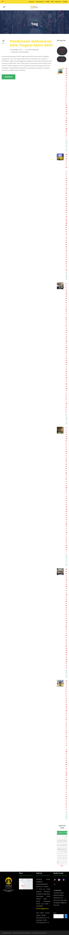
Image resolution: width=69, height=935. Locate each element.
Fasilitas (65, 2)
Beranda (31, 2)
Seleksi (62, 51)
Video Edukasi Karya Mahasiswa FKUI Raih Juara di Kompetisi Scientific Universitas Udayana (66, 745)
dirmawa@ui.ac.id (42, 909)
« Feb (61, 866)
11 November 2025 (16, 50)
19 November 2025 (66, 560)
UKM (52, 2)
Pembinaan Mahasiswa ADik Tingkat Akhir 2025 (31, 43)
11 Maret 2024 (66, 276)
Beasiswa (58, 2)
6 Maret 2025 (66, 816)
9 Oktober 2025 (66, 420)
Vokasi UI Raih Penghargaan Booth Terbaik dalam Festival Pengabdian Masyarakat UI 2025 (66, 348)
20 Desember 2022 (66, 146)
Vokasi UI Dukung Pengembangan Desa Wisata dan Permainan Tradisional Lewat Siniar (66, 490)
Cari (54, 913)
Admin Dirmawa (33, 50)
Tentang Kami (40, 2)
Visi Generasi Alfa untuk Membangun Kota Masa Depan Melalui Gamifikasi (66, 618)
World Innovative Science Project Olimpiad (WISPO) (66, 103)
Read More (8, 77)
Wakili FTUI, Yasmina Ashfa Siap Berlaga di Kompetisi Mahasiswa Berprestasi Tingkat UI (66, 212)
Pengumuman (24, 52)
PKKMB (47, 2)
